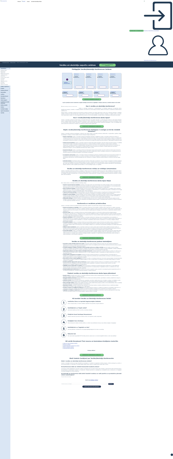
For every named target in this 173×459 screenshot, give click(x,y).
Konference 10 (96, 91)
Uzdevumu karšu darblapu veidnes (70, 343)
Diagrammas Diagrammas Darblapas (5, 73)
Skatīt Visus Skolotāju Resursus (91, 386)
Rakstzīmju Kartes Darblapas (4, 82)
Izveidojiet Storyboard (136, 30)
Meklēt (110, 383)
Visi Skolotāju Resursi (5, 62)
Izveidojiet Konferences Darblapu (107, 65)
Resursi (19, 1)
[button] (24, 1)
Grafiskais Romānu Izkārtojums (4, 75)
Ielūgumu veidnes (66, 344)
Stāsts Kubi (3, 83)
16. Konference (113, 91)
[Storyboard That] (3, 0)
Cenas (28, 1)
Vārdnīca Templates (4, 84)
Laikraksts (2, 79)
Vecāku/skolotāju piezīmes (68, 348)
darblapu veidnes (94, 380)
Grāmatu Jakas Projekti (5, 77)
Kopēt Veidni (78, 75)
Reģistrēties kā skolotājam (153, 30)
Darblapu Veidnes (13, 62)
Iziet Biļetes (3, 78)
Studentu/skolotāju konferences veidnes (71, 345)
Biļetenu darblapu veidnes (68, 346)
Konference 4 (65, 91)
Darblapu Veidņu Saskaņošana (4, 71)
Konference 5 (81, 91)
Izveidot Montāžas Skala (36, 1)
